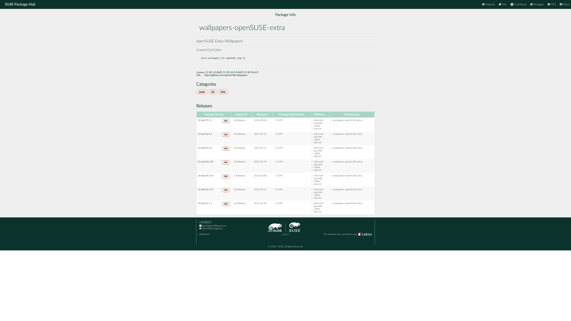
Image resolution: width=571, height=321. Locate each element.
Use (504, 4)
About (566, 4)
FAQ (553, 4)
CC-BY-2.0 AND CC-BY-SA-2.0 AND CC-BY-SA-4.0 (231, 72)
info (226, 121)
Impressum (204, 234)
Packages (538, 4)
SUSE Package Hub (20, 4)
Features (489, 4)
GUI (213, 92)
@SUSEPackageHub (212, 228)
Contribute (519, 4)
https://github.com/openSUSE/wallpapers (225, 75)
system (202, 92)
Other (223, 92)
